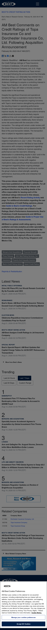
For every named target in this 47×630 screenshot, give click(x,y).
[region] (23, 604)
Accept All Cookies (23, 624)
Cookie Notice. (36, 613)
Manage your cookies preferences (23, 617)
